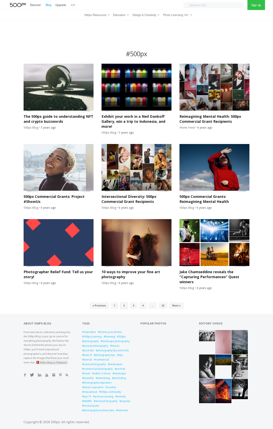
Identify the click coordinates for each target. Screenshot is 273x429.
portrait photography (96, 345)
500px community (111, 392)
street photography (106, 401)
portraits (89, 350)
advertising (103, 378)
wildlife (88, 401)
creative (111, 387)
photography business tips (99, 410)
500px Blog (31, 127)
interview (123, 410)
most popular (91, 405)
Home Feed (187, 127)
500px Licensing (93, 336)
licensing (110, 336)
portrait (120, 369)
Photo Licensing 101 (176, 15)
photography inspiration (98, 382)
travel (87, 373)
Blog (48, 5)
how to (116, 345)
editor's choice (102, 373)
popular (125, 401)
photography (91, 341)
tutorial (88, 359)
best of (88, 355)
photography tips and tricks (113, 350)
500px (122, 336)
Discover (35, 5)
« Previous (99, 305)
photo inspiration (94, 387)
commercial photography (98, 369)
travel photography (95, 364)
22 (162, 305)
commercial (102, 359)
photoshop (120, 378)
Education (119, 15)
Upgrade (60, 5)
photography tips (105, 355)
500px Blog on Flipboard (53, 362)
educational (90, 392)
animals (121, 396)
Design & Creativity (144, 15)
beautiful (89, 378)
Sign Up (256, 5)
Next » (176, 305)
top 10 (87, 396)
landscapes (115, 364)
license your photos (111, 332)
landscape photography (116, 341)
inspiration (90, 332)
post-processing (104, 396)
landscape (120, 373)
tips (121, 355)
